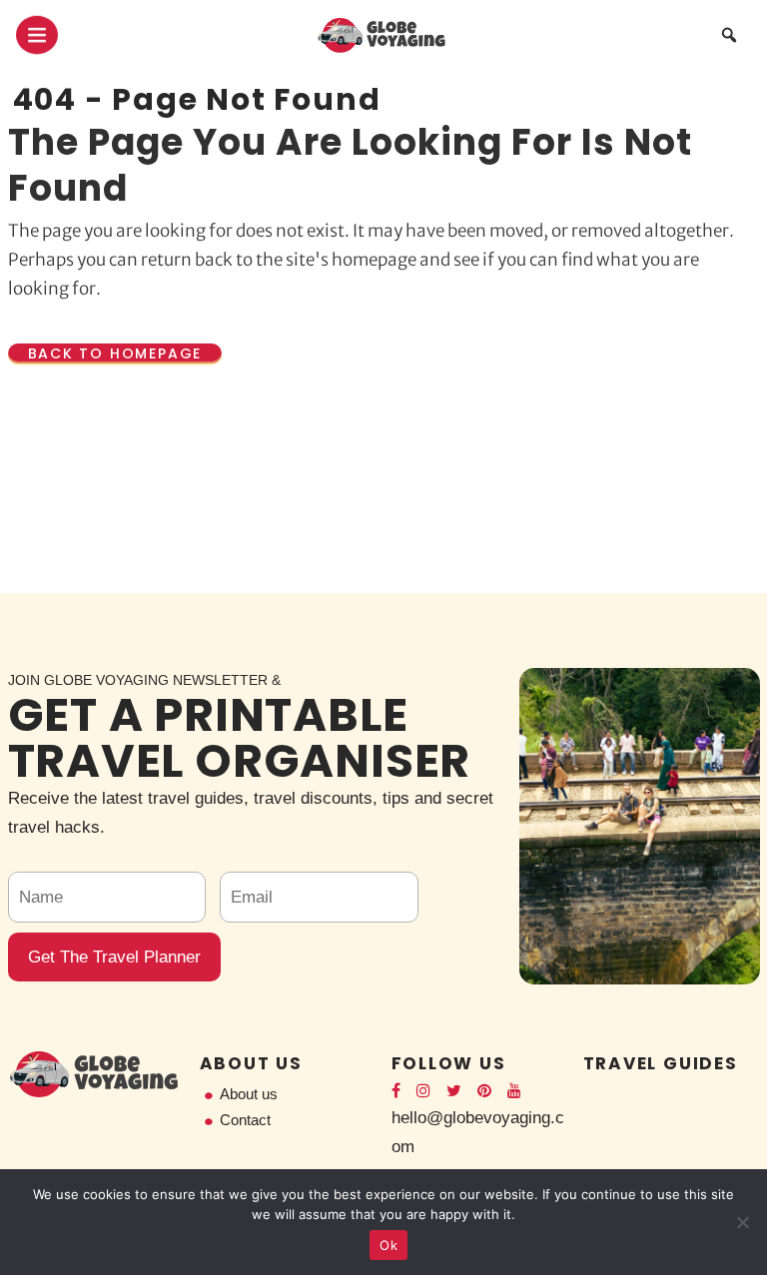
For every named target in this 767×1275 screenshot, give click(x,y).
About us (249, 1093)
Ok (388, 1245)
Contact (245, 1119)
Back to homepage (115, 353)
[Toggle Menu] (37, 35)
